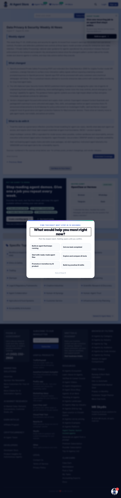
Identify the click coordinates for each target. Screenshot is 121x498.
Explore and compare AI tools (75, 256)
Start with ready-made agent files (43, 256)
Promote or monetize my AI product (43, 265)
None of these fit (60, 273)
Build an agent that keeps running (42, 247)
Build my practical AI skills (73, 265)
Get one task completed (72, 247)
